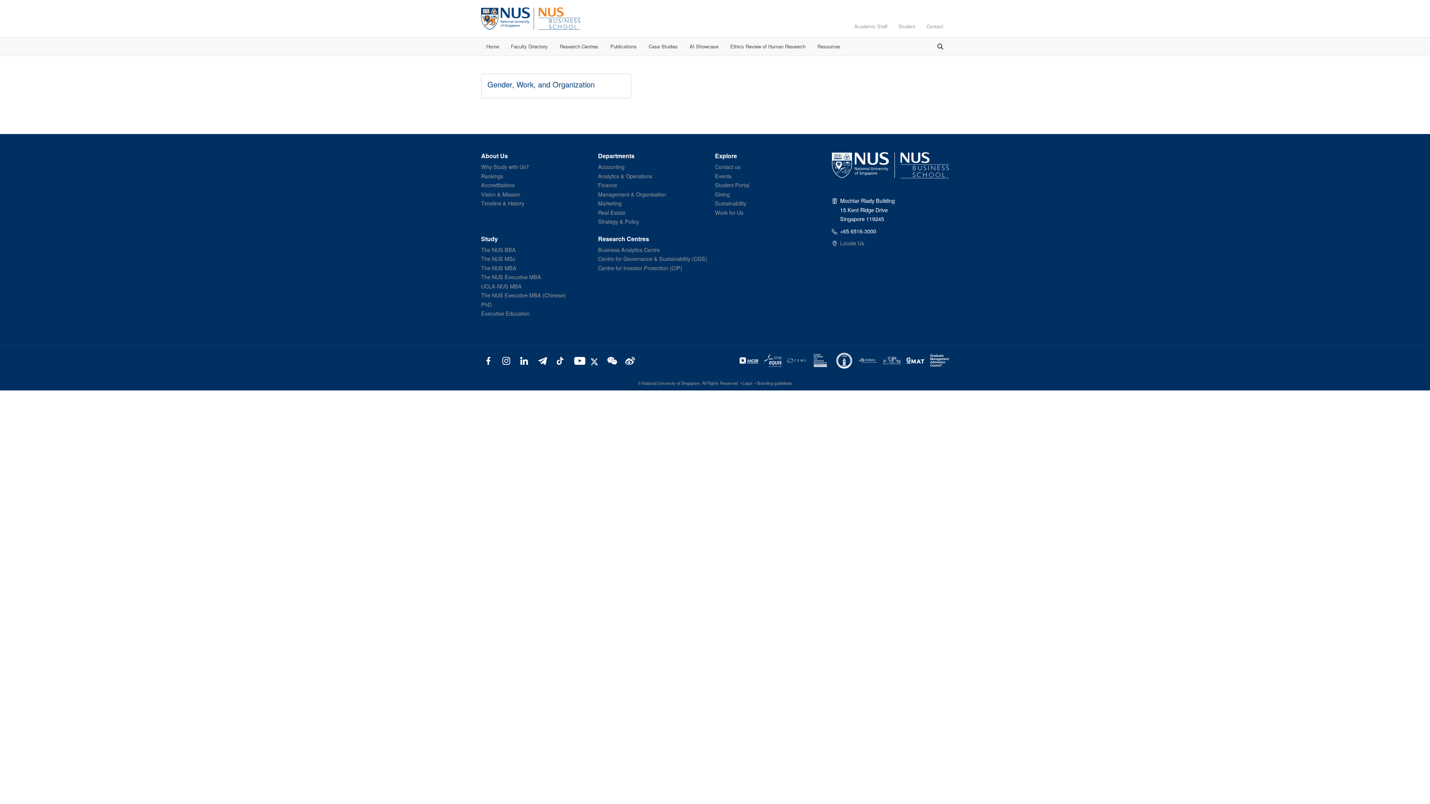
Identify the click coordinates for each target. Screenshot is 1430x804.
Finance (607, 185)
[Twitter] (595, 360)
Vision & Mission (500, 194)
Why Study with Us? (505, 166)
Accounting (611, 166)
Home (492, 46)
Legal (747, 383)
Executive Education (505, 313)
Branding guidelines (774, 383)
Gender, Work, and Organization (541, 84)
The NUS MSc (498, 258)
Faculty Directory (529, 46)
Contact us (727, 166)
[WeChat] (611, 360)
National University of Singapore (671, 383)
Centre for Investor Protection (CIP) (640, 268)
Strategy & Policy (618, 221)
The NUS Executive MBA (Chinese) (523, 295)
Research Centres (579, 46)
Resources (828, 46)
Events (723, 176)
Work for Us (729, 212)
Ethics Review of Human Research (767, 46)
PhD (486, 304)
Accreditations (498, 185)
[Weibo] (629, 360)
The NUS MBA (499, 268)
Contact (935, 26)
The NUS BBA (498, 249)
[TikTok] (560, 360)
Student (907, 26)
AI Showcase (704, 46)
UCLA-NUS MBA (501, 286)
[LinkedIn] (524, 360)
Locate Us (852, 243)
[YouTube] (578, 360)
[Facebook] (488, 360)
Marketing (610, 203)
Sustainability (730, 203)
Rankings (492, 176)
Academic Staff (870, 26)
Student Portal (732, 185)
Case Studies (663, 46)
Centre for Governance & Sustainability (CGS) (652, 258)
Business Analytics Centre (629, 249)
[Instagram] (506, 360)
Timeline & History (502, 203)
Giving (722, 194)
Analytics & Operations (625, 176)
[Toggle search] (940, 46)
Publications (623, 46)
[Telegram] (542, 360)
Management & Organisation (632, 194)
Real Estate (612, 212)
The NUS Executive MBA (511, 277)
